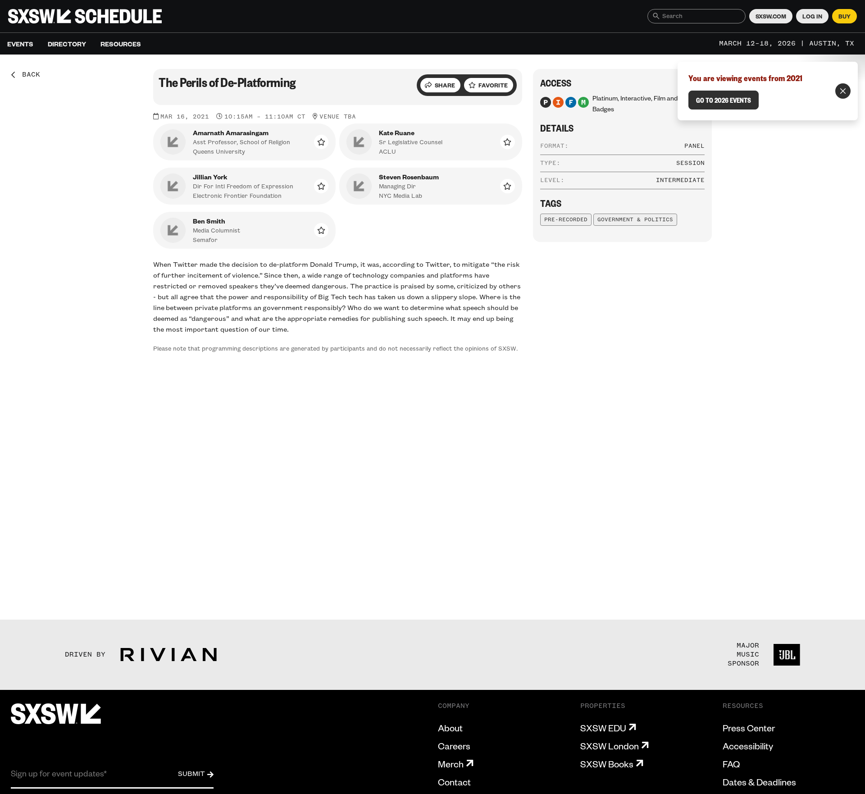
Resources (120, 44)
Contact (454, 781)
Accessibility (748, 745)
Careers (454, 745)
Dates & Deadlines (759, 781)
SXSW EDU (603, 727)
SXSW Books (606, 763)
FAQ (731, 763)
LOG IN (812, 16)
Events (20, 44)
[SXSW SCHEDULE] (85, 16)
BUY (844, 16)
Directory (67, 44)
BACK (28, 74)
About (450, 727)
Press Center (749, 727)
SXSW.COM (771, 16)
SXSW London (609, 745)
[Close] (843, 91)
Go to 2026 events (723, 100)
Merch (451, 763)
